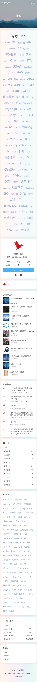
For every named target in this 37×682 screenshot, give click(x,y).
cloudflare (30, 188)
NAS (23, 85)
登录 (5, 652)
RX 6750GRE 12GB (16, 205)
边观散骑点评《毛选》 (17, 372)
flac (8, 151)
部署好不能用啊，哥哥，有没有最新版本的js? (21, 397)
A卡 (8, 91)
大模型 (25, 230)
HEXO (29, 115)
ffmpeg (27, 127)
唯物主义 (28, 97)
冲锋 (23, 193)
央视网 (16, 182)
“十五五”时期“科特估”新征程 (19, 316)
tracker (17, 127)
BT (19, 48)
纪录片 (26, 49)
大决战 (10, 139)
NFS (8, 133)
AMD (31, 85)
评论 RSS (7, 659)
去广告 (27, 164)
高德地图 (9, 157)
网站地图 (18, 676)
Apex (30, 78)
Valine (8, 127)
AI (8, 72)
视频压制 (21, 42)
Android (17, 163)
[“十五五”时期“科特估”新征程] (6, 317)
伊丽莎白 (10, 169)
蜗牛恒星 (16, 199)
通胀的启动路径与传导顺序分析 (20, 324)
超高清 (8, 176)
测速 (27, 139)
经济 (10, 230)
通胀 (29, 224)
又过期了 (13, 422)
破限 (17, 230)
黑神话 (17, 66)
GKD (30, 157)
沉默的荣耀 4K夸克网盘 (18, 340)
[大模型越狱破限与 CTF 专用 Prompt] (6, 300)
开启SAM (27, 176)
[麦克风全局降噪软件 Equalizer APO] (6, 349)
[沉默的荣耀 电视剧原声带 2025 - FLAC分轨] (6, 333)
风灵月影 (14, 194)
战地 (28, 151)
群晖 (22, 151)
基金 (31, 212)
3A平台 (17, 175)
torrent (7, 78)
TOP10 (21, 61)
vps (25, 200)
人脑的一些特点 (15, 364)
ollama (16, 91)
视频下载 (17, 187)
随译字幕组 (22, 170)
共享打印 (26, 181)
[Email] (21, 274)
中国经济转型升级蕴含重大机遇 (20, 356)
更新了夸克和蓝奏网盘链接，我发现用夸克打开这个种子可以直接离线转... (21, 414)
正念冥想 (8, 97)
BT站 (29, 60)
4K (30, 169)
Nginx (21, 55)
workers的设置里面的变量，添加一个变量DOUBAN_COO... (22, 389)
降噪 (30, 218)
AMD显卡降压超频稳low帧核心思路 (21, 308)
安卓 (8, 164)
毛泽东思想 (8, 103)
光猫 (5, 115)
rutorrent (25, 121)
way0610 (14, 85)
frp (31, 206)
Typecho (20, 145)
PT (13, 42)
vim (29, 109)
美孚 (15, 151)
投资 (25, 212)
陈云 (6, 212)
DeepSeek (28, 67)
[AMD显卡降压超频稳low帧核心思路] (6, 309)
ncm (29, 145)
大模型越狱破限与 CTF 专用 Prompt (22, 299)
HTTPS (20, 115)
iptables (8, 67)
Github (22, 109)
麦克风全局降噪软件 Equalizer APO (22, 348)
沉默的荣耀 (27, 103)
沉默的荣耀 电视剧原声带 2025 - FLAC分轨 (22, 332)
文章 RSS (7, 656)
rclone (19, 139)
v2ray (13, 60)
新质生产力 (10, 218)
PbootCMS (26, 133)
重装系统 (8, 145)
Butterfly (29, 673)
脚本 (30, 42)
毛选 (18, 103)
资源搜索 (11, 54)
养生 (13, 73)
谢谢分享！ (14, 406)
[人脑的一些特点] (6, 365)
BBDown (6, 188)
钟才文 (22, 218)
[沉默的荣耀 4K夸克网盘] (6, 341)
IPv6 (28, 54)
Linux (7, 42)
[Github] (16, 274)
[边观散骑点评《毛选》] (6, 373)
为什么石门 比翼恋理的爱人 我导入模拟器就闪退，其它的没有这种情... (22, 430)
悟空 (6, 193)
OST (22, 224)
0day (12, 115)
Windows (11, 49)
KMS (16, 121)
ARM (9, 121)
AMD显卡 (26, 91)
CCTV (7, 181)
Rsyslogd (11, 109)
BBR (5, 61)
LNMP (27, 73)
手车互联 (21, 157)
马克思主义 (15, 212)
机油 (4, 85)
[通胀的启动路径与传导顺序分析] (6, 325)
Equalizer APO (12, 224)
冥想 (18, 97)
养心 (20, 72)
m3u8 (15, 133)
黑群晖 (30, 194)
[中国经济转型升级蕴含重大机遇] (6, 357)
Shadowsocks (19, 79)
